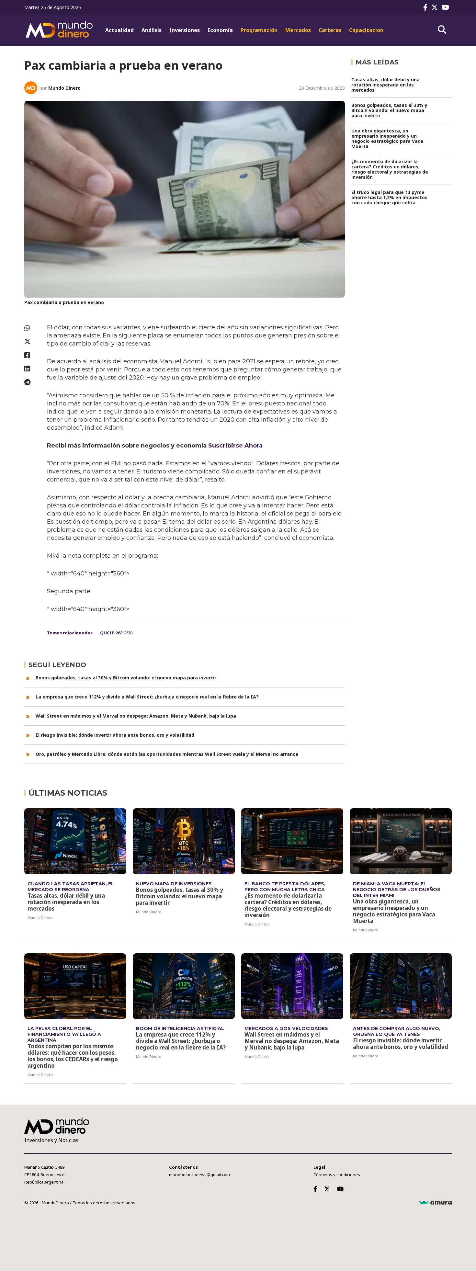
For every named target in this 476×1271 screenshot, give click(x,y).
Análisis (152, 30)
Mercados (298, 30)
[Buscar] (442, 30)
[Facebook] (426, 7)
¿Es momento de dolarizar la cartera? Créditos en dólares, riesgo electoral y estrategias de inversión (389, 169)
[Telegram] (32, 382)
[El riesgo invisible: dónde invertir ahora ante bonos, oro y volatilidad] (401, 986)
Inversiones (184, 30)
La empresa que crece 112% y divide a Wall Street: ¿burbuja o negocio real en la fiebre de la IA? (147, 697)
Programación (259, 30)
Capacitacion (366, 30)
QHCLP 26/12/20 (116, 633)
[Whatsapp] (32, 327)
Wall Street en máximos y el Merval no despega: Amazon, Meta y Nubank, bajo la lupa (136, 716)
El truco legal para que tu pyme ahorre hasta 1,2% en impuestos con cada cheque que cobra (389, 197)
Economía (220, 30)
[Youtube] (447, 7)
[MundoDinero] (60, 30)
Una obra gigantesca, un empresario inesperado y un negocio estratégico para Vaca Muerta (387, 138)
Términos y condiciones (336, 1174)
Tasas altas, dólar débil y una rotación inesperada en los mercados (385, 84)
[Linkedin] (32, 368)
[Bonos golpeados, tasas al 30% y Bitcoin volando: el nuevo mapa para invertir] (184, 841)
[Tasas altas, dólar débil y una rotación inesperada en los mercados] (75, 841)
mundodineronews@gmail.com (199, 1174)
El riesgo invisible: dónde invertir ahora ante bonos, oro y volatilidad (115, 735)
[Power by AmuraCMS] (435, 1202)
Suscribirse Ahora (235, 445)
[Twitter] (435, 7)
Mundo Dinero (64, 88)
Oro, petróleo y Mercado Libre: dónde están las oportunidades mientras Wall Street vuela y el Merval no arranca (167, 754)
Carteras (330, 30)
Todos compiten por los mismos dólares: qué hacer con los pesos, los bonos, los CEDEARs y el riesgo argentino (73, 1055)
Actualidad (119, 30)
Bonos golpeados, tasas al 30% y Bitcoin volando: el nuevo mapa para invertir (126, 678)
